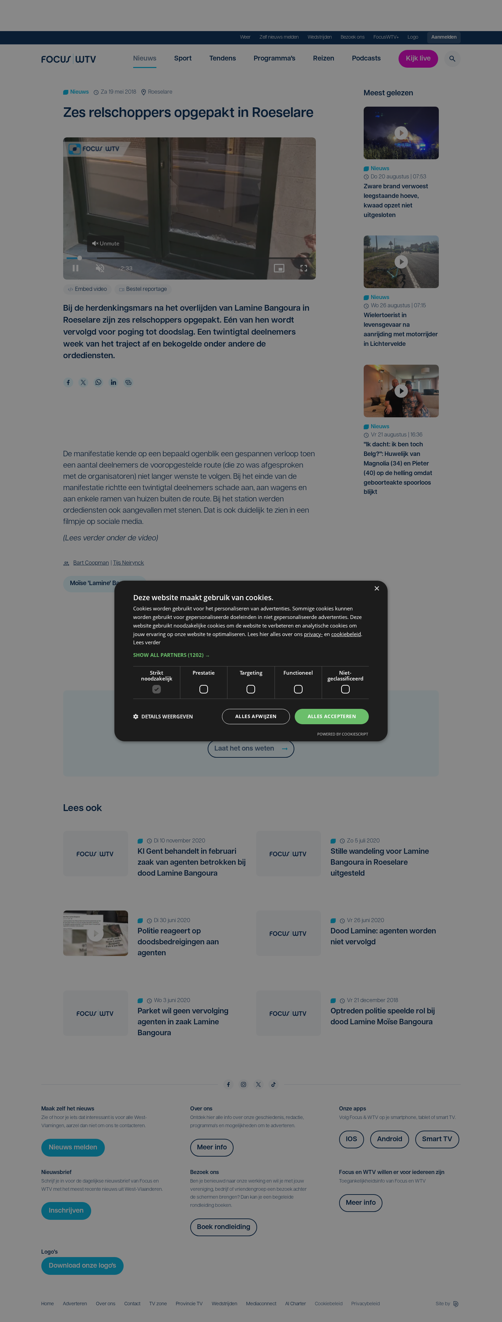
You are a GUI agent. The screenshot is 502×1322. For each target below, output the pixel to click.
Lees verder (147, 642)
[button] (251, 655)
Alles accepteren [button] (332, 716)
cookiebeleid (346, 634)
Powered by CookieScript (342, 734)
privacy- (313, 634)
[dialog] (251, 661)
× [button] (376, 588)
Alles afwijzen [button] (256, 716)
